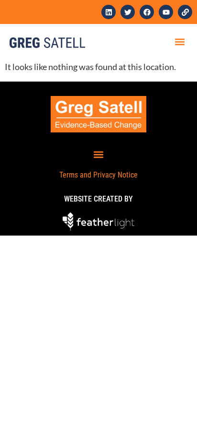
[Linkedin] (108, 12)
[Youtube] (166, 12)
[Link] (185, 12)
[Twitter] (127, 12)
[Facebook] (147, 12)
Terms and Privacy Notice (98, 174)
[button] (179, 41)
